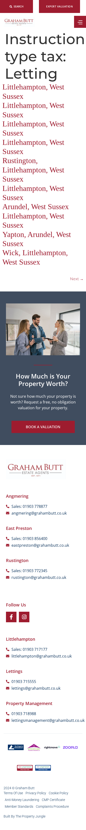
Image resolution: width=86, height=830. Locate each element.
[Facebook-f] (11, 617)
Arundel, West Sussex (35, 206)
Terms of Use (13, 793)
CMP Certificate (53, 800)
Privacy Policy (36, 793)
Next (77, 279)
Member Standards (19, 806)
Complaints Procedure (52, 806)
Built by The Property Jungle (24, 816)
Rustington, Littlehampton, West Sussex (33, 169)
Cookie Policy (58, 793)
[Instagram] (24, 617)
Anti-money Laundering (22, 800)
